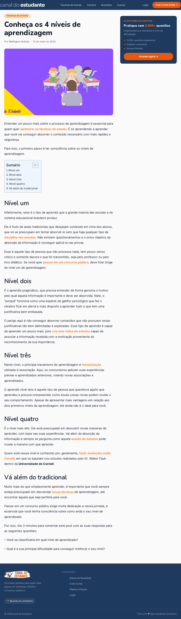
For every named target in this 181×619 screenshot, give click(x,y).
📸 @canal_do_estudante (20, 601)
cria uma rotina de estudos (71, 331)
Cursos (121, 5)
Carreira (91, 5)
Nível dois (15, 174)
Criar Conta (76, 583)
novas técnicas (63, 492)
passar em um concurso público (65, 262)
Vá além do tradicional (23, 188)
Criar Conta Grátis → (167, 5)
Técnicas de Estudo (71, 5)
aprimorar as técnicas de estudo (43, 129)
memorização (91, 364)
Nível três (15, 179)
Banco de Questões (80, 578)
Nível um (14, 170)
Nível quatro (17, 183)
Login (145, 5)
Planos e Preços (78, 589)
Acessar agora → (148, 56)
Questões (106, 5)
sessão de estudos (84, 439)
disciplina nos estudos (20, 237)
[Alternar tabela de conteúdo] (34, 165)
